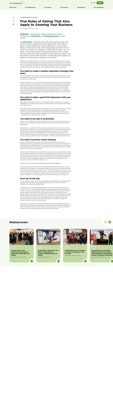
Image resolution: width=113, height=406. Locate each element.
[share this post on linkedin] (13, 24)
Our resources (64, 7)
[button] (91, 2)
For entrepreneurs (30, 7)
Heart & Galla (54, 163)
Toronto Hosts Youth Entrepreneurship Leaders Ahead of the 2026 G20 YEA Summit (20, 253)
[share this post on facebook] (13, 17)
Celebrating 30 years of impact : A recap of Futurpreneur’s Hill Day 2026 (75, 252)
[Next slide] (109, 222)
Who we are (12, 7)
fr (94, 2)
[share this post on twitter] (13, 21)
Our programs (81, 7)
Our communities (99, 7)
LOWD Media (27, 42)
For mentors (47, 7)
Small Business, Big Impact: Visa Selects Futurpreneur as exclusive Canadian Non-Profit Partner (48, 253)
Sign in (100, 2)
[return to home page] (16, 3)
